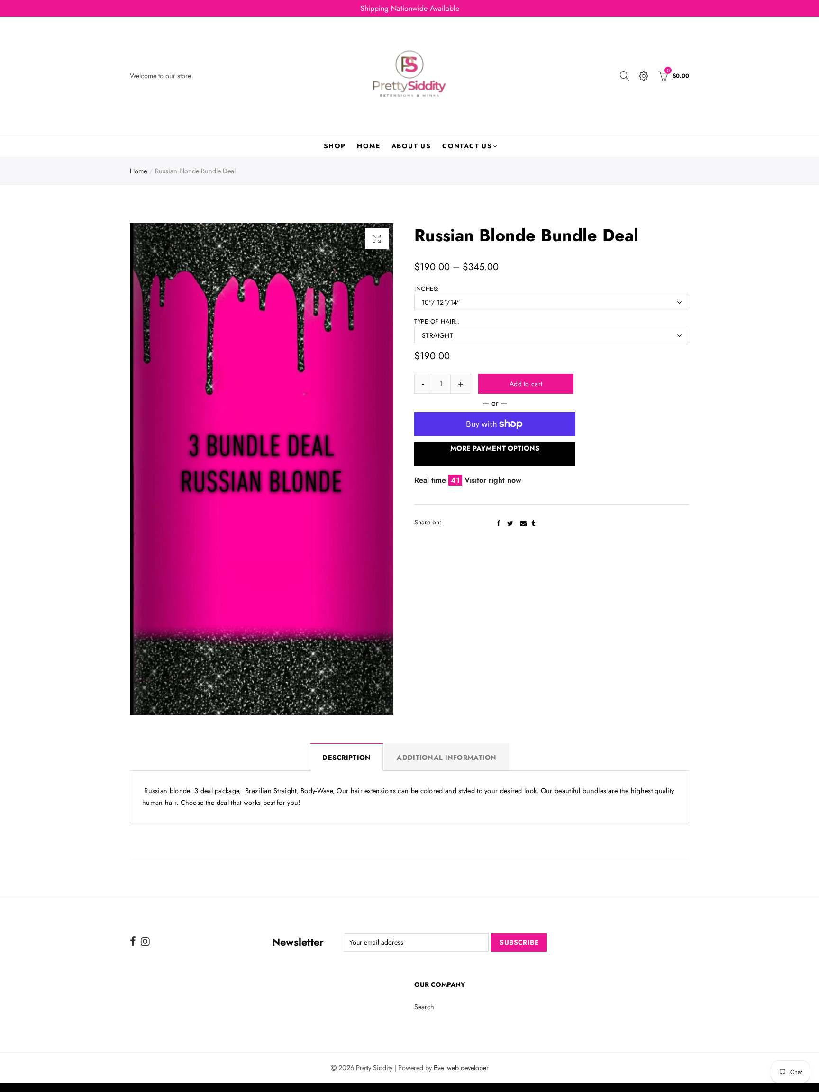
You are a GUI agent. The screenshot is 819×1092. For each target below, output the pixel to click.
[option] (261, 469)
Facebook (498, 523)
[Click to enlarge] (377, 238)
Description (346, 757)
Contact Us (467, 146)
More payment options (494, 448)
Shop (335, 146)
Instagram (145, 941)
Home (368, 146)
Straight (437, 335)
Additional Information (446, 757)
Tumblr (533, 523)
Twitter (510, 523)
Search (424, 1006)
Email (523, 523)
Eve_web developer (461, 1068)
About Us (411, 146)
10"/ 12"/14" (441, 302)
